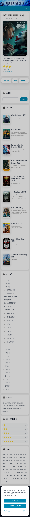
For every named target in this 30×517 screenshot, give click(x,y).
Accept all (15, 500)
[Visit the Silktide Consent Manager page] (24, 511)
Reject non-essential (15, 505)
